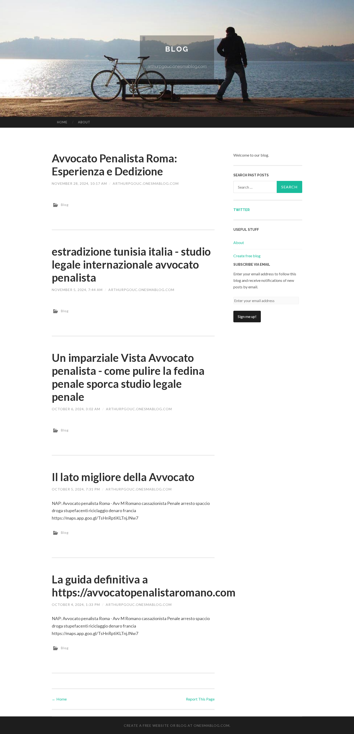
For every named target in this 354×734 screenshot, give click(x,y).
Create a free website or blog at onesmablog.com (176, 725)
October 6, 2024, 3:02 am (76, 409)
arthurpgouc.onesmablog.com (146, 183)
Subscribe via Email (251, 264)
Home (62, 122)
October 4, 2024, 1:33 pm (76, 604)
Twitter (241, 210)
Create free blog (247, 255)
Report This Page (200, 699)
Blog (177, 49)
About (84, 122)
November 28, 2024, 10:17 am (79, 183)
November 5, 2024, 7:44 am (77, 290)
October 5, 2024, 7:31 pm (76, 489)
